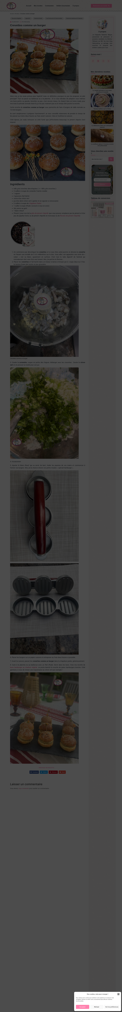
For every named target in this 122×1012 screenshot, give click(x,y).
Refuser (96, 1007)
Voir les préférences (111, 1007)
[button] (118, 994)
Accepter (82, 1007)
